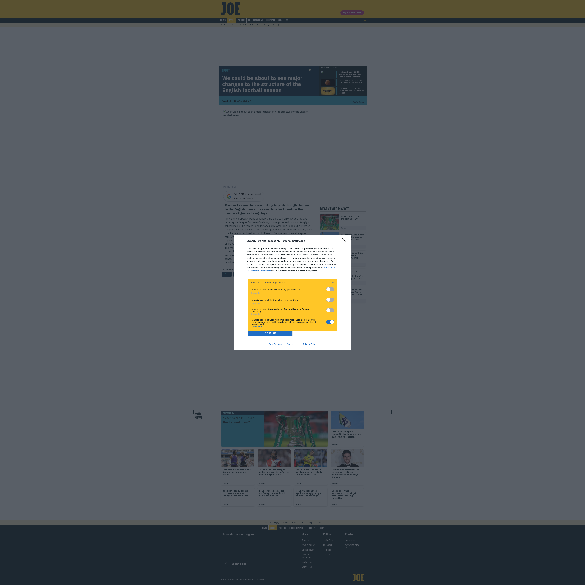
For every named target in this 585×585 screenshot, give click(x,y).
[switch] (330, 289)
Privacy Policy (309, 344)
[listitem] (292, 282)
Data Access (292, 344)
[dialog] (292, 292)
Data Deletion (275, 344)
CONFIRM (270, 333)
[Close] (345, 241)
